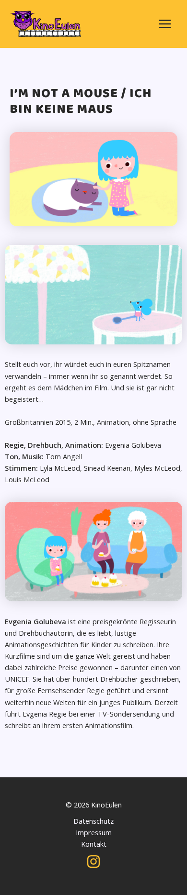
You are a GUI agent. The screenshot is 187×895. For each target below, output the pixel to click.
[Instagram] (93, 861)
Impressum (94, 832)
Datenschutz (93, 821)
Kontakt (93, 844)
